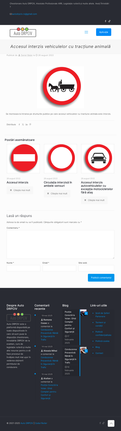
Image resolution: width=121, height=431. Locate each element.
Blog (97, 347)
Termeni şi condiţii (100, 324)
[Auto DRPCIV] (23, 32)
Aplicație (103, 32)
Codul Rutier (41, 423)
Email (46, 263)
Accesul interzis (17, 182)
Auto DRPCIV (26, 423)
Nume (10, 263)
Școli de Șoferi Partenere (102, 315)
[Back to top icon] (111, 423)
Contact (99, 353)
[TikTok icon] (109, 21)
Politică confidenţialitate (103, 333)
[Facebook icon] (105, 21)
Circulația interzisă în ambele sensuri (58, 184)
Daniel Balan (27, 55)
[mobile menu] (86, 32)
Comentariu (13, 228)
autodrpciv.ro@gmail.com (24, 14)
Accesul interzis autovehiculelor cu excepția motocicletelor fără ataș (97, 187)
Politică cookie (102, 341)
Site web (82, 263)
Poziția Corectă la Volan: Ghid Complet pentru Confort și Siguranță (49, 392)
